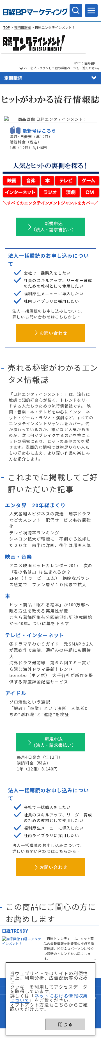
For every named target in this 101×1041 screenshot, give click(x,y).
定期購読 (13, 77)
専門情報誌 (22, 27)
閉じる (65, 1024)
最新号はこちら (39, 130)
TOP (6, 27)
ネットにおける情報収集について (49, 997)
